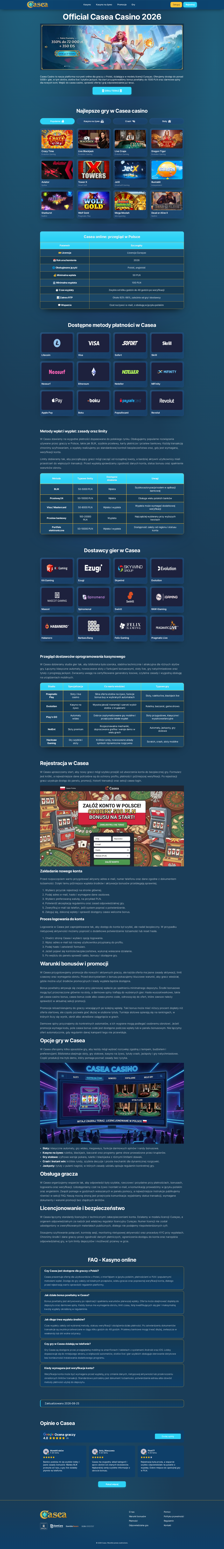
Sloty (164, 121)
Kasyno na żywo (92, 121)
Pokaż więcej (112, 1484)
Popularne (55, 121)
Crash (128, 121)
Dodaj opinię (168, 1436)
